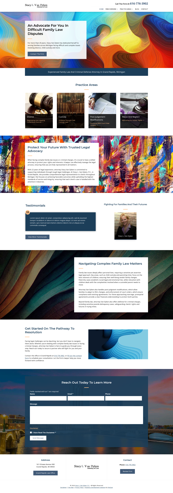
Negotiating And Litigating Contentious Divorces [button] (36, 121)
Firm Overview (111, 9)
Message (33, 404)
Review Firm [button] (127, 471)
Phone (107, 394)
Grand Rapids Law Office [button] (45, 473)
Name (32, 394)
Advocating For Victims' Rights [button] (132, 120)
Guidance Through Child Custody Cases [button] (67, 121)
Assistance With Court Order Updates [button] (99, 124)
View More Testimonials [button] (37, 237)
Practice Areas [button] (125, 9)
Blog (137, 9)
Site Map (71, 487)
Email (70, 394)
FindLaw (110, 487)
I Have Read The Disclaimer (44, 432)
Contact (144, 9)
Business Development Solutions (95, 487)
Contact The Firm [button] (37, 54)
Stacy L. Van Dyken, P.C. (82, 485)
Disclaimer (34, 428)
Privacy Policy (79, 487)
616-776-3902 (139, 3)
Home (101, 9)
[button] (171, 480)
